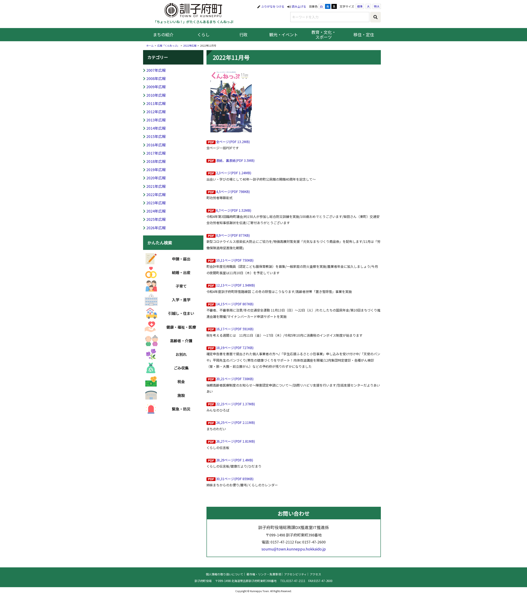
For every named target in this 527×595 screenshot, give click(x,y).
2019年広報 (156, 169)
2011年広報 (156, 103)
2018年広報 (156, 161)
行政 (243, 35)
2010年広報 (156, 95)
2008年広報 (156, 78)
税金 (181, 381)
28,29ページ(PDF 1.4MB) (234, 459)
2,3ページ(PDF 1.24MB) (234, 172)
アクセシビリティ (295, 574)
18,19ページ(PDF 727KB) (235, 347)
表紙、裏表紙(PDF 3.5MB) (235, 160)
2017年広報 (156, 153)
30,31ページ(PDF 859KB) (235, 478)
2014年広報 (156, 128)
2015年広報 (156, 136)
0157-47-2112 (282, 541)
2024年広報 (156, 211)
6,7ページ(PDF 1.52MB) (234, 210)
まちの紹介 (163, 35)
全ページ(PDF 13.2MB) (233, 141)
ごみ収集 (181, 367)
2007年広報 (156, 70)
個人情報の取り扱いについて (224, 574)
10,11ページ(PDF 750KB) (235, 260)
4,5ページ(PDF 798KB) (233, 191)
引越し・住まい (181, 313)
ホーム (150, 45)
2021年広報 (156, 186)
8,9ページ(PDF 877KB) (233, 235)
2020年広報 (156, 177)
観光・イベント (283, 35)
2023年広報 (156, 202)
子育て (181, 286)
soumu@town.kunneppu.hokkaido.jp (293, 548)
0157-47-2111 (295, 581)
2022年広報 (189, 45)
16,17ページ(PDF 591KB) (235, 328)
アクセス (315, 574)
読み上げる (299, 6)
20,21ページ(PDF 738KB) (235, 378)
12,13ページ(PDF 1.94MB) (235, 285)
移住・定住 (363, 35)
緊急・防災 (181, 409)
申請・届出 (181, 258)
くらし (203, 35)
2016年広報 (156, 144)
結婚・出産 (181, 272)
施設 (181, 395)
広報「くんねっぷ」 (168, 45)
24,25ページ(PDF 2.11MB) (235, 422)
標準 (360, 6)
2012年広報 (156, 111)
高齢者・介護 (181, 340)
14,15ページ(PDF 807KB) (235, 303)
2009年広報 (156, 86)
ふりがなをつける (272, 6)
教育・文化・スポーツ (323, 34)
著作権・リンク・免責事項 (263, 574)
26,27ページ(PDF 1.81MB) (235, 441)
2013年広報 (156, 119)
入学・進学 (181, 299)
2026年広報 (156, 227)
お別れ (181, 354)
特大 (377, 6)
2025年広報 (156, 219)
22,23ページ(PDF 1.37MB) (235, 403)
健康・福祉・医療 (181, 327)
